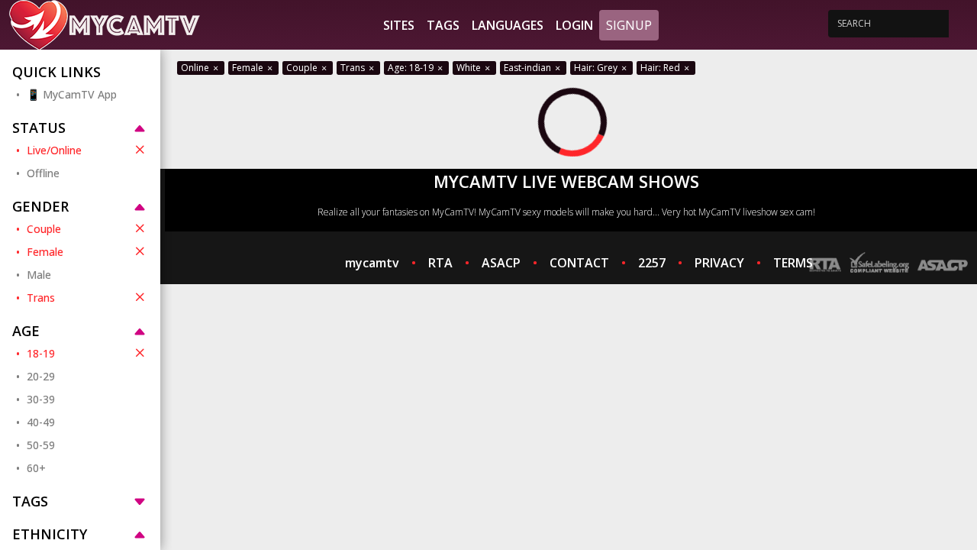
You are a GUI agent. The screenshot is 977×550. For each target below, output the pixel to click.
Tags (443, 25)
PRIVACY (719, 262)
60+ (36, 468)
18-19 (41, 353)
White (469, 67)
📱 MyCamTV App (72, 94)
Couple (44, 229)
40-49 (41, 422)
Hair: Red (661, 67)
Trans (41, 297)
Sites (398, 25)
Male (39, 274)
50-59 (41, 445)
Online (196, 67)
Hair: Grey (597, 67)
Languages (507, 25)
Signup (629, 25)
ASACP (501, 262)
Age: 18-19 (412, 67)
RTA (440, 262)
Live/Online (54, 150)
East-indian (528, 67)
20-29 (41, 376)
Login (574, 25)
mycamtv (372, 262)
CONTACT (579, 262)
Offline (43, 173)
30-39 (41, 399)
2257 (652, 262)
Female (45, 251)
